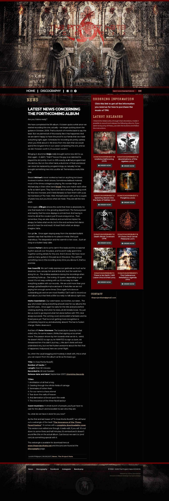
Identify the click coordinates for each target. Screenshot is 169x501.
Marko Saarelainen (134, 473)
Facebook (54, 469)
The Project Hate (65, 456)
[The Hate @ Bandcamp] (75, 91)
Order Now (105, 165)
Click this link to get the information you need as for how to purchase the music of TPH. (114, 107)
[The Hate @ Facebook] (67, 91)
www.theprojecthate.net (40, 446)
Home (30, 91)
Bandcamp (78, 469)
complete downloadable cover (71, 425)
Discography (50, 91)
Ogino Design (136, 476)
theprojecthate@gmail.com (103, 298)
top (84, 486)
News (54, 456)
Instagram (66, 469)
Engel (58, 187)
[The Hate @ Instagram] (71, 91)
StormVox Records (75, 374)
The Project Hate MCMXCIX (84, 28)
